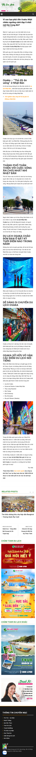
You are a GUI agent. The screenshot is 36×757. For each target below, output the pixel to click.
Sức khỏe (7, 738)
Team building (8, 728)
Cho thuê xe (7, 733)
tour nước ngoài (19, 471)
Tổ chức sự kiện (9, 730)
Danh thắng (8, 720)
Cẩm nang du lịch (9, 735)
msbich (4, 26)
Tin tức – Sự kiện (9, 718)
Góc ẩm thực (8, 723)
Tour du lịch (7, 725)
